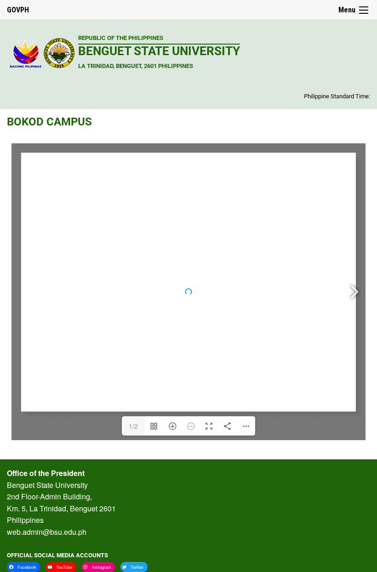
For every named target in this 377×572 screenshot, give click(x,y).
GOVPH (18, 10)
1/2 (133, 425)
